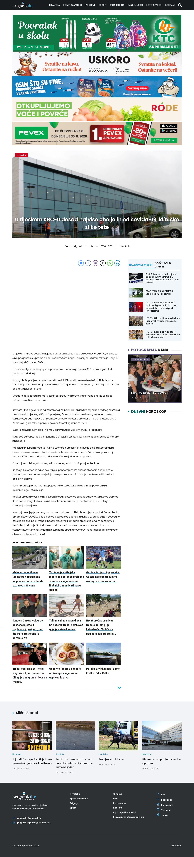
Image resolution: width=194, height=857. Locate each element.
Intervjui (170, 5)
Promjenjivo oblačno (111, 759)
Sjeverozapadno (72, 5)
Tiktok (164, 815)
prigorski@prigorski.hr (29, 818)
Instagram (167, 805)
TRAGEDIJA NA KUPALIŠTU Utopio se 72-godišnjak (159, 292)
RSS (163, 794)
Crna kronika (116, 5)
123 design (176, 845)
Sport (102, 5)
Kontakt (117, 807)
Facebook (166, 799)
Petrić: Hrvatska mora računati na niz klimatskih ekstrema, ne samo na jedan (74, 763)
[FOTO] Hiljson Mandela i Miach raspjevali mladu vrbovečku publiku (163, 321)
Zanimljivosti (135, 5)
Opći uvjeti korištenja (124, 812)
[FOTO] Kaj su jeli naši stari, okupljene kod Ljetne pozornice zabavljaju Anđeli (163, 334)
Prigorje (90, 5)
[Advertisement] (66, 288)
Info (115, 798)
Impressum (119, 803)
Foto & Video (154, 5)
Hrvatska (54, 5)
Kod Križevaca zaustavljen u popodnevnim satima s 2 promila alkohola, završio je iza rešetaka (162, 278)
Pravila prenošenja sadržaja (128, 817)
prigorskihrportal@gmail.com (33, 822)
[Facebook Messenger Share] (81, 263)
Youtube (166, 810)
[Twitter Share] (103, 263)
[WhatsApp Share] (110, 263)
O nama (117, 793)
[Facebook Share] (88, 263)
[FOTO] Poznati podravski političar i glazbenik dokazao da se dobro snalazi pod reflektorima (161, 306)
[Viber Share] (95, 263)
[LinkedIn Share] (117, 263)
